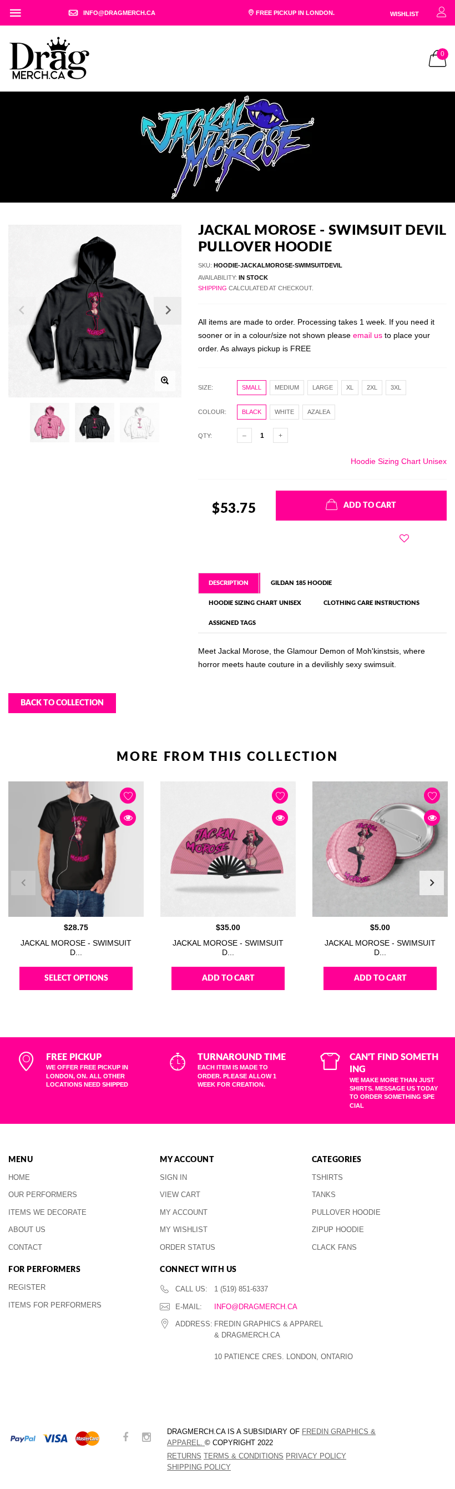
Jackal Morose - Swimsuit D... (76, 947)
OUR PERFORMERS (42, 1194)
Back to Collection (62, 703)
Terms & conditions (244, 1456)
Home (19, 1177)
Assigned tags (232, 623)
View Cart (180, 1194)
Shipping (212, 288)
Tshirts (327, 1177)
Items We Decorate (47, 1212)
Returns (184, 1456)
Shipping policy (199, 1467)
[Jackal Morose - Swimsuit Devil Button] (380, 849)
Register (27, 1287)
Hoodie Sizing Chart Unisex (399, 461)
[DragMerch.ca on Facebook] (125, 1438)
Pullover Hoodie (346, 1212)
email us (367, 335)
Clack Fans (334, 1247)
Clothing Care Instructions (371, 603)
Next (431, 883)
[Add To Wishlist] (404, 538)
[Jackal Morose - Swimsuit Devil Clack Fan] (228, 849)
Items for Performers (55, 1305)
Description (229, 583)
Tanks (324, 1194)
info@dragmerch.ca (255, 1307)
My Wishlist (184, 1229)
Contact (25, 1247)
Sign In (173, 1177)
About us (27, 1229)
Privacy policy (316, 1456)
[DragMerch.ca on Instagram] (146, 1438)
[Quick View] (128, 818)
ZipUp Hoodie (338, 1229)
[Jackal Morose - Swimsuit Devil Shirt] (76, 849)
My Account (184, 1212)
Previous (23, 883)
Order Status (187, 1247)
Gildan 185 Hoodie (301, 583)
